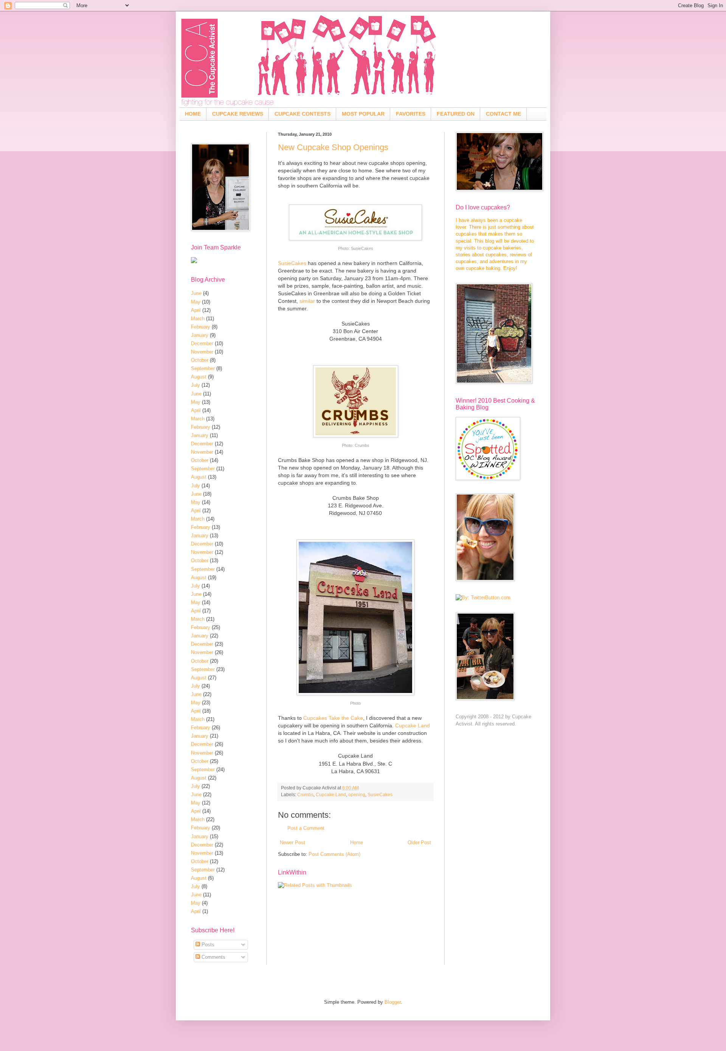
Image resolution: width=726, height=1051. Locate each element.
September (203, 368)
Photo (355, 703)
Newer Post (292, 842)
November (202, 352)
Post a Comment (305, 828)
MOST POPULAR (363, 114)
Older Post (419, 842)
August (198, 377)
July (195, 385)
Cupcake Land (412, 725)
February (200, 327)
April (196, 310)
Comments (212, 957)
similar (307, 301)
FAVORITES (410, 114)
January (199, 335)
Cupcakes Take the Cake (333, 718)
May (195, 302)
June (196, 293)
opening (356, 794)
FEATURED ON (456, 114)
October (199, 360)
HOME (193, 114)
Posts (207, 944)
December (202, 343)
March (198, 318)
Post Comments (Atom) (334, 854)
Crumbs (362, 445)
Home (356, 842)
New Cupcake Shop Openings (333, 147)
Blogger (393, 1002)
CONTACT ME (503, 114)
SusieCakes (362, 248)
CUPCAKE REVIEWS (237, 114)
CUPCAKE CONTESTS (302, 114)
